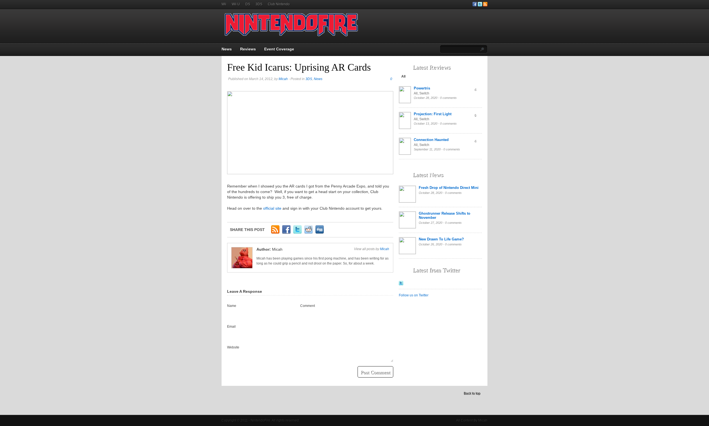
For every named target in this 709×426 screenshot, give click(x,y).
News (227, 49)
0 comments (448, 97)
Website (233, 347)
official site (272, 208)
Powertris (422, 88)
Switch (424, 93)
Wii (224, 4)
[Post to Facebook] (286, 233)
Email (231, 327)
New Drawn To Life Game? (441, 239)
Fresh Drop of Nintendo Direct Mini (449, 188)
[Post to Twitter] (297, 233)
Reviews (248, 49)
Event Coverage (279, 49)
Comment (307, 306)
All (403, 76)
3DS (259, 4)
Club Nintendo (279, 4)
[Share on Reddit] (308, 233)
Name (231, 306)
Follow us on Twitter (413, 295)
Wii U (236, 4)
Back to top (472, 393)
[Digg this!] (319, 233)
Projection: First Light (432, 114)
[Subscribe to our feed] (485, 5)
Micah (283, 79)
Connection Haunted (431, 140)
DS (247, 4)
